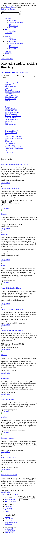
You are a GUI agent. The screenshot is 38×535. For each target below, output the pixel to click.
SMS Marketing (10, 143)
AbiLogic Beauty (10, 531)
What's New (12, 20)
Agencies (9, 85)
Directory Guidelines (11, 510)
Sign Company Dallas (7, 399)
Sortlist (3, 265)
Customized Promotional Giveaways (12, 330)
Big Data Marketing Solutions (10, 188)
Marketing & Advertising (20, 72)
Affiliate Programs (11, 83)
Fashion (8, 100)
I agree (19, 7)
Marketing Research (12, 117)
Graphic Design (11, 109)
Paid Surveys (9, 121)
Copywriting (9, 93)
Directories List (13, 26)
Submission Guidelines (16, 22)
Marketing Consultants (13, 116)
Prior (2, 494)
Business (10, 72)
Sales (7, 134)
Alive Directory (9, 532)
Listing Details (5, 183)
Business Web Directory (8, 9)
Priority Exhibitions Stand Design (11, 288)
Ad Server (4, 355)
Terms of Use (9, 518)
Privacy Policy (10, 7)
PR (6, 123)
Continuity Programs (7, 438)
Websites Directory (10, 499)
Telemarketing (10, 145)
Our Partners (12, 27)
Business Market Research (9, 475)
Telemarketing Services (13, 147)
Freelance (8, 107)
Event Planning (10, 99)
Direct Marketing (11, 97)
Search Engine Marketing (14, 136)
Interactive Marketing (12, 110)
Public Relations (11, 133)
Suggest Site (8, 506)
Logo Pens (4, 417)
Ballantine (4, 214)
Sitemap (7, 517)
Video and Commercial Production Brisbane (14, 164)
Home (3, 59)
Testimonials (8, 33)
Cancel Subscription (11, 522)
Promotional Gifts (11, 124)
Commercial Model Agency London (12, 309)
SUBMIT (8, 52)
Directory (8, 19)
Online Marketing (11, 119)
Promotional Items (11, 131)
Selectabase (4, 234)
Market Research (11, 114)
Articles (7, 29)
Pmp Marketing (5, 378)
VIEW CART (9, 53)
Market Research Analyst (8, 457)
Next (16, 494)
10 (13, 494)
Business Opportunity (12, 92)
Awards (8, 88)
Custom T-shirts (10, 95)
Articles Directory (10, 501)
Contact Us (8, 524)
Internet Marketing (12, 112)
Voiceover (9, 152)
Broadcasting (9, 90)
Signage (8, 141)
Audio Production (11, 86)
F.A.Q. (11, 24)
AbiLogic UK (9, 529)
